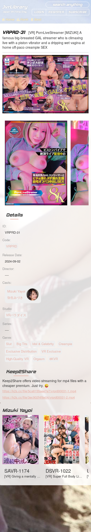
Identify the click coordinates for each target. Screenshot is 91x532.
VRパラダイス (16, 315)
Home (9, 19)
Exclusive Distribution (21, 351)
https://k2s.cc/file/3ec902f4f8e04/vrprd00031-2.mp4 (38, 397)
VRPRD (11, 246)
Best (37, 19)
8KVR (54, 358)
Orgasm (39, 358)
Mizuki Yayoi (17, 410)
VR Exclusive (51, 351)
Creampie (65, 343)
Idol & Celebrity (43, 343)
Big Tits (22, 343)
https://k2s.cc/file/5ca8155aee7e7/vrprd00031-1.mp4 (39, 391)
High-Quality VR (17, 358)
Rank (24, 19)
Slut (9, 343)
